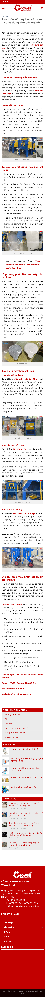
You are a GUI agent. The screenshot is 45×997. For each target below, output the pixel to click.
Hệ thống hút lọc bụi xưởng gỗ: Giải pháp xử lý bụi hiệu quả (26, 804)
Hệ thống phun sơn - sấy (17, 728)
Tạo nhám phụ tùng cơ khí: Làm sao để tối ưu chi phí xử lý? (24, 824)
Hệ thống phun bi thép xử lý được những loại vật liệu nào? (25, 834)
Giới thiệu (8, 923)
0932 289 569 (16, 903)
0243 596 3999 (17, 900)
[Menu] (3, 8)
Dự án (7, 932)
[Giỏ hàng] (42, 7)
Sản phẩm (9, 927)
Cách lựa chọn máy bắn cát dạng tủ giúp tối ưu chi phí (26, 814)
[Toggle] (42, 719)
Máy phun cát (11, 737)
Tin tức (5, 16)
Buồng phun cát (13, 714)
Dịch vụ (8, 719)
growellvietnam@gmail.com (26, 906)
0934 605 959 (31, 903)
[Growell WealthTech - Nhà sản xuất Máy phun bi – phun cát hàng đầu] (22, 7)
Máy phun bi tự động (15, 733)
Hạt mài (8, 724)
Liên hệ (7, 941)
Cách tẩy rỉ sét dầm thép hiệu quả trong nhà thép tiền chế (25, 844)
